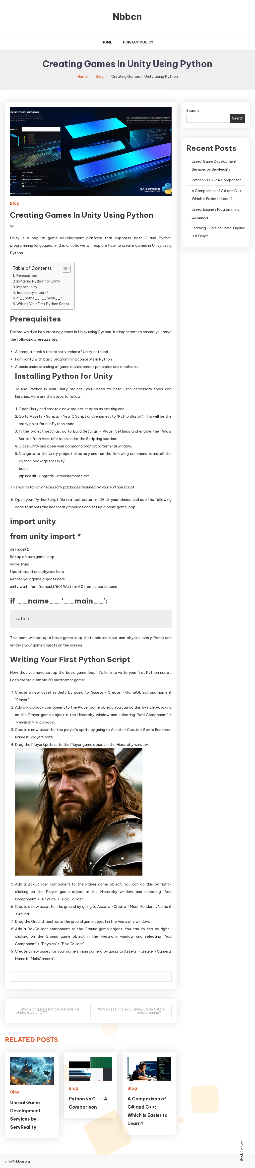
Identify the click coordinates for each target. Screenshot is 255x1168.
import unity (26, 287)
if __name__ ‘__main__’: (39, 298)
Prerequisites (26, 275)
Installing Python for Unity (38, 281)
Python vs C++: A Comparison (217, 180)
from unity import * (33, 292)
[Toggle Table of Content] (63, 268)
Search (192, 110)
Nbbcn (127, 16)
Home (107, 42)
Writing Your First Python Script (42, 304)
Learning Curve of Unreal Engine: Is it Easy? (218, 232)
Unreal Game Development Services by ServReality (214, 165)
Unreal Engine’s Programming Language (216, 213)
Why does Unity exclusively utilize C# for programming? (131, 1011)
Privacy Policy (138, 42)
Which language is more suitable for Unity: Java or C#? (47, 1011)
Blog (14, 203)
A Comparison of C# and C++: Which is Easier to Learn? (217, 195)
